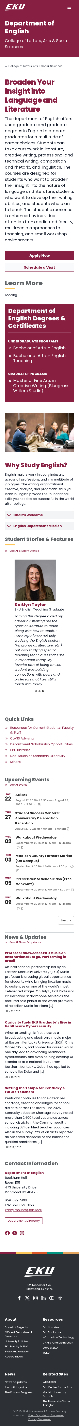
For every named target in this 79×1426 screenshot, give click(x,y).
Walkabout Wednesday (36, 837)
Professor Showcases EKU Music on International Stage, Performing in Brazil (35, 957)
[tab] (36, 691)
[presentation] (35, 580)
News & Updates (16, 1382)
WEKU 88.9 (49, 1382)
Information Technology (58, 1337)
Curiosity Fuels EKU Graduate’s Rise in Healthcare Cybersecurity (38, 1024)
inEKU (46, 1352)
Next (64, 920)
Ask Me (21, 794)
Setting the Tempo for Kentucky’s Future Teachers (35, 1090)
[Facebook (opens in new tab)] (19, 1298)
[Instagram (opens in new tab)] (35, 1298)
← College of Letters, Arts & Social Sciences (33, 66)
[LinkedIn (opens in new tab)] (43, 1298)
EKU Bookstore (52, 1332)
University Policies (16, 1341)
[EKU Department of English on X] (15, 1233)
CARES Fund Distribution (58, 1342)
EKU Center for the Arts (57, 1387)
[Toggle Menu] (69, 7)
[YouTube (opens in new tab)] (51, 1298)
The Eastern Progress (19, 1392)
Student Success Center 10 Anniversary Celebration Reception (38, 818)
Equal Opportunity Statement (46, 1415)
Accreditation (14, 1356)
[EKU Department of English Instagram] (22, 1233)
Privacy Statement (39, 1419)
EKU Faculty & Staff (16, 1346)
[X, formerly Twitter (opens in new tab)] (27, 1298)
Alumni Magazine (16, 1387)
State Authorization (17, 1351)
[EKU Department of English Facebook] (8, 1233)
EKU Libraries (51, 1327)
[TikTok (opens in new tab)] (59, 1298)
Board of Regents (16, 1327)
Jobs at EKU (50, 1347)
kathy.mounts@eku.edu (23, 1210)
